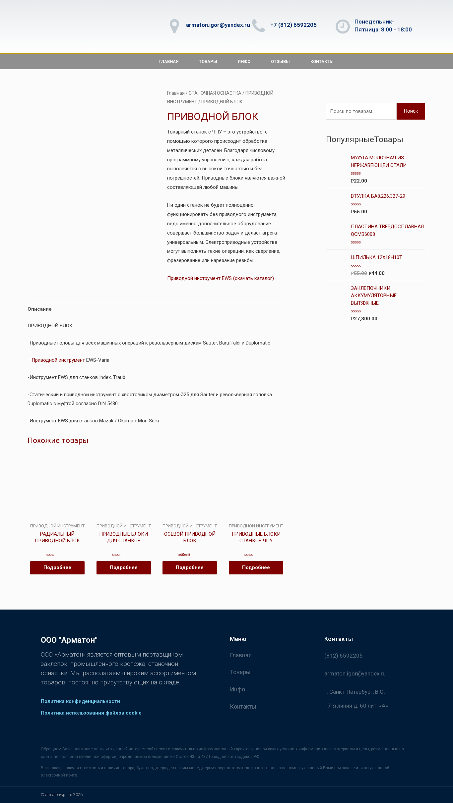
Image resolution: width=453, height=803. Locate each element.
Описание (40, 309)
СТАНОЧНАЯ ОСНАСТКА (215, 93)
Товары (208, 61)
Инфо (244, 61)
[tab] (40, 309)
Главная (168, 61)
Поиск (411, 111)
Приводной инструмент (58, 360)
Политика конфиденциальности (80, 701)
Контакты (322, 61)
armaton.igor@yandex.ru (218, 25)
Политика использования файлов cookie (91, 713)
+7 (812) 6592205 (293, 25)
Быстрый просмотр (57, 518)
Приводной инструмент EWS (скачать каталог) (220, 278)
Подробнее (57, 567)
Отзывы (280, 61)
